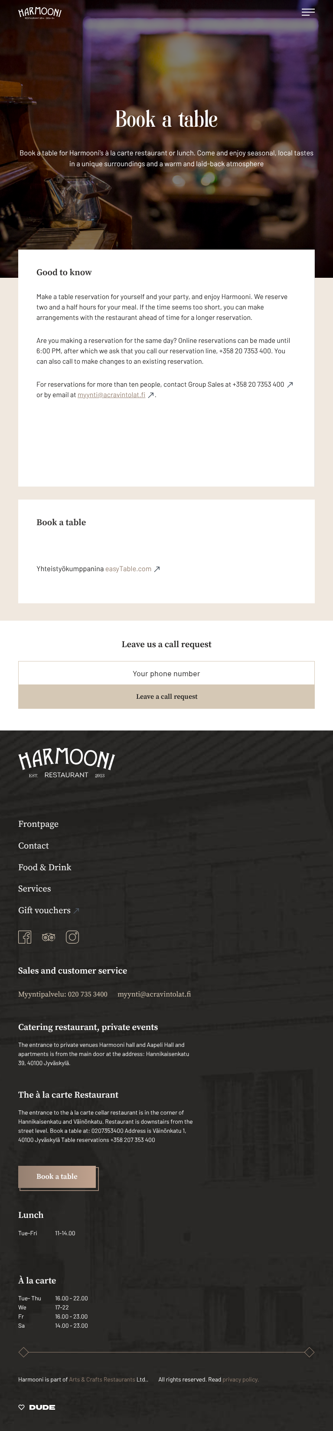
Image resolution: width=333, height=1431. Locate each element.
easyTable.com (128, 569)
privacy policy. (240, 1379)
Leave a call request (166, 696)
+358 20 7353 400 (258, 384)
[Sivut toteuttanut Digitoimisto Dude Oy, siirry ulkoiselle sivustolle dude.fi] (36, 1408)
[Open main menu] (308, 13)
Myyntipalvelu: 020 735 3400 (63, 994)
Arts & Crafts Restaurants (102, 1379)
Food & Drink (45, 867)
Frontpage (38, 824)
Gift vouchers (44, 910)
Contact (33, 846)
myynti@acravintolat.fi (111, 395)
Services (34, 889)
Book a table (57, 1176)
